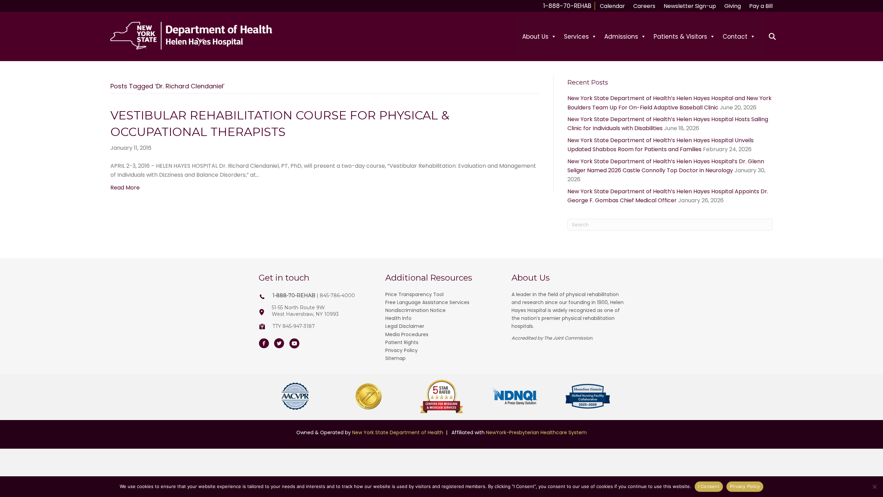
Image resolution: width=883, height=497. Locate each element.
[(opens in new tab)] (295, 396)
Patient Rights (401, 342)
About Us (535, 36)
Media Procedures (406, 334)
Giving (732, 6)
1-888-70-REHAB (567, 6)
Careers (644, 6)
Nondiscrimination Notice (415, 310)
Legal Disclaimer (404, 326)
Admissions (621, 36)
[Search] (768, 37)
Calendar (612, 6)
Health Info (398, 318)
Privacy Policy (401, 350)
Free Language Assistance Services (427, 302)
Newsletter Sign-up (690, 6)
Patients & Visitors (680, 36)
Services (576, 36)
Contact (735, 36)
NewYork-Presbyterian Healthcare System (536, 432)
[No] (874, 486)
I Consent (709, 486)
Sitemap (395, 358)
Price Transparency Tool (414, 294)
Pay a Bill (761, 6)
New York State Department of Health (397, 432)
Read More (125, 188)
